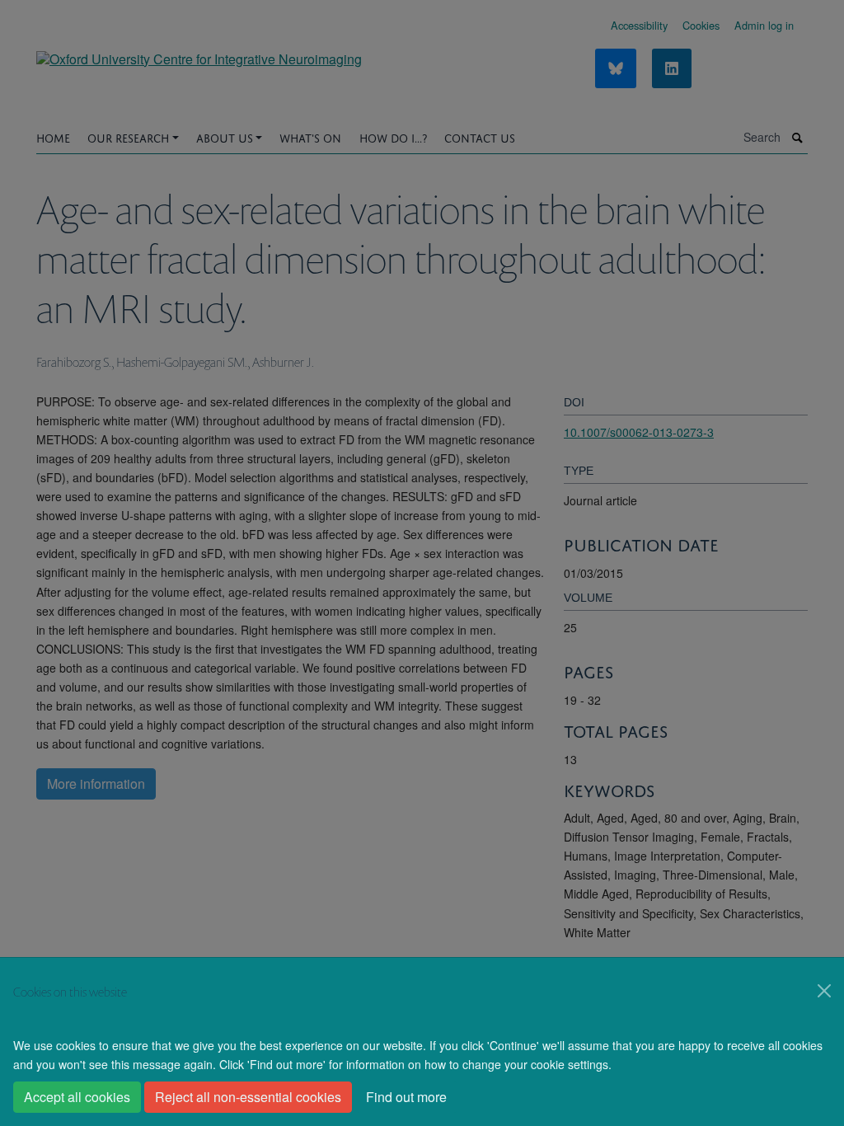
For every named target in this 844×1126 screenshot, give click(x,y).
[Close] (824, 991)
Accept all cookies (77, 1096)
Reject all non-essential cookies (248, 1096)
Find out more (406, 1096)
